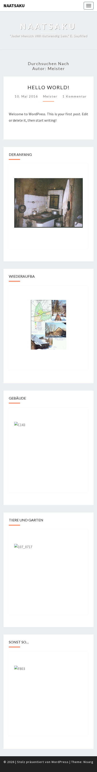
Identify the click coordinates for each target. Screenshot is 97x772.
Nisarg (88, 762)
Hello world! (49, 87)
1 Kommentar (74, 96)
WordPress (60, 762)
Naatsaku (14, 5)
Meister (50, 96)
